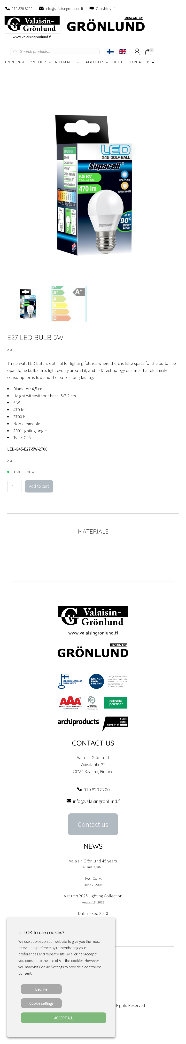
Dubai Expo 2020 (93, 913)
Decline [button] (41, 989)
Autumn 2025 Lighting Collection (93, 896)
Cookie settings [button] (41, 1003)
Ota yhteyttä (106, 8)
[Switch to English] (123, 51)
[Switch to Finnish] (110, 51)
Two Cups (93, 878)
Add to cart (39, 486)
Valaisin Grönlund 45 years (93, 861)
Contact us (93, 824)
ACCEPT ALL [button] (63, 1017)
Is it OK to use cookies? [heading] (41, 932)
